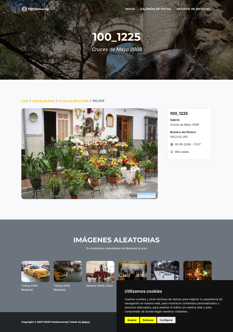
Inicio (130, 9)
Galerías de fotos (155, 9)
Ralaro (86, 321)
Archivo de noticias (193, 9)
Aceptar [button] (132, 320)
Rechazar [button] (148, 320)
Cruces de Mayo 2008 (74, 100)
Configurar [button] (166, 320)
